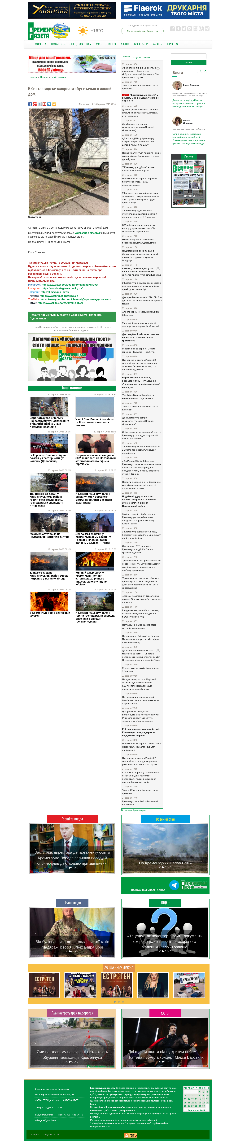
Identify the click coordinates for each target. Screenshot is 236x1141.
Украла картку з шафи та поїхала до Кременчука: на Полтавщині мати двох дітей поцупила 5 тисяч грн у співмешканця (141, 583)
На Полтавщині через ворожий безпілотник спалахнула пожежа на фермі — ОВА (140, 700)
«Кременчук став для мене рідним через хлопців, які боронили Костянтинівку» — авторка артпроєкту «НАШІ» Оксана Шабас (72, 941)
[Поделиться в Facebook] (30, 104)
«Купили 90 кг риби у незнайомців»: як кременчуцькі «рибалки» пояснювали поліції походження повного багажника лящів (141, 777)
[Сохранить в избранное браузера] (54, 104)
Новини (44, 77)
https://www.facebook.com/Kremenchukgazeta (70, 284)
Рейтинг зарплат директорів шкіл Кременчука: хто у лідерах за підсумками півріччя (141, 732)
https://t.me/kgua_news (55, 292)
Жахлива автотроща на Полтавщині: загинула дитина (49, 535)
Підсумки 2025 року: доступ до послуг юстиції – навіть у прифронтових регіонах (188, 137)
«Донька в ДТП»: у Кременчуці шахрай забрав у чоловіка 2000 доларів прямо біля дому (138, 141)
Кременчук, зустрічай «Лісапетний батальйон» (140, 803)
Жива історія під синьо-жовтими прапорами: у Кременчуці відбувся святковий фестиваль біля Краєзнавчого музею (140, 72)
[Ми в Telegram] (165, 885)
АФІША (125, 44)
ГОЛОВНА (40, 44)
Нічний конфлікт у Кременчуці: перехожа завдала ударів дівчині (139, 241)
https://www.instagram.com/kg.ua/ (62, 288)
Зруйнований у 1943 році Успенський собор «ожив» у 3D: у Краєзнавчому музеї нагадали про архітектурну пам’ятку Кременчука (141, 565)
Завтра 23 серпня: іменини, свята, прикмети (140, 408)
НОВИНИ (57, 44)
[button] (35, 848)
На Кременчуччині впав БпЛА (165, 863)
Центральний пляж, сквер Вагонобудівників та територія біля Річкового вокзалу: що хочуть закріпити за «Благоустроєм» (140, 716)
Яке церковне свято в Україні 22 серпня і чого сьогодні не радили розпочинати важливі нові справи (139, 761)
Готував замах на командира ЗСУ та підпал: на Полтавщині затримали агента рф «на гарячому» (95, 460)
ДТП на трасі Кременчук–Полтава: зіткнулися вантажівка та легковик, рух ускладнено (140, 112)
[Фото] (165, 1013)
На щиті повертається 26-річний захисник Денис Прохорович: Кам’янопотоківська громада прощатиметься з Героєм (139, 684)
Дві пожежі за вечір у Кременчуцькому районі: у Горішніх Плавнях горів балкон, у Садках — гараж (93, 538)
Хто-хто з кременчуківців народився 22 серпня (141, 670)
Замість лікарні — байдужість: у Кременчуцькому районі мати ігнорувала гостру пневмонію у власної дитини (138, 519)
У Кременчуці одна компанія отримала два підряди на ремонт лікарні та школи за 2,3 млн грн (139, 213)
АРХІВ (157, 44)
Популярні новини (141, 57)
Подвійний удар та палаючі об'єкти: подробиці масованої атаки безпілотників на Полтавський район (139, 501)
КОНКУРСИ (141, 44)
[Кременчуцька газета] (49, 31)
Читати (189, 193)
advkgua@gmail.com (46, 1120)
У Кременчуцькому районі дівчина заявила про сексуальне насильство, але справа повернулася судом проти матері (141, 198)
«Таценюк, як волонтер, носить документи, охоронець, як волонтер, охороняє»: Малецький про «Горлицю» (165, 941)
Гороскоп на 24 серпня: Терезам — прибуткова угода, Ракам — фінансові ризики (141, 181)
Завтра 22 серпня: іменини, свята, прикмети (140, 792)
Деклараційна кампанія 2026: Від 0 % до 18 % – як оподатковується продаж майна (142, 300)
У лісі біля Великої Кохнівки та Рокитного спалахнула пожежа (94, 422)
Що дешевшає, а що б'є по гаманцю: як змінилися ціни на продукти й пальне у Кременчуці (141, 613)
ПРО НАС (173, 44)
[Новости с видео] (165, 902)
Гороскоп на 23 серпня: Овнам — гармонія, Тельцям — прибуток (140, 350)
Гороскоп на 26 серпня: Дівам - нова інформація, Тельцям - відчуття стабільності (141, 746)
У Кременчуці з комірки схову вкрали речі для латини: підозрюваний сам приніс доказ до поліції (141, 286)
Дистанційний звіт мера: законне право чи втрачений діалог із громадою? (140, 337)
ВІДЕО (112, 44)
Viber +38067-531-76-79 (70, 1114)
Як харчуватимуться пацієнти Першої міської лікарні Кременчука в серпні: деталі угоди (141, 156)
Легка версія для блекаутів (142, 31)
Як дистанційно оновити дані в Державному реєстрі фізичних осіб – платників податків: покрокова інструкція (141, 255)
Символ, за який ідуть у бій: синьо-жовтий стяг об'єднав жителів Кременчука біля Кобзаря (141, 271)
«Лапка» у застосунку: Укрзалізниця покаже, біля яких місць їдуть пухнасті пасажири (142, 599)
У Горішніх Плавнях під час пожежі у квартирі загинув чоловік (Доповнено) (48, 458)
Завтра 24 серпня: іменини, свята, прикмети (140, 87)
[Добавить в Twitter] (49, 104)
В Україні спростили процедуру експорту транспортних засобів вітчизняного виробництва (138, 228)
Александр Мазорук (88, 233)
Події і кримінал (59, 77)
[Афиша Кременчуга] (119, 967)
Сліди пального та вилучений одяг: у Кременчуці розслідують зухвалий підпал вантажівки (141, 435)
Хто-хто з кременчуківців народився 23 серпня (141, 313)
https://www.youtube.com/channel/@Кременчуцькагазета (75, 299)
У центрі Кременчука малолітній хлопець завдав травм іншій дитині (140, 324)
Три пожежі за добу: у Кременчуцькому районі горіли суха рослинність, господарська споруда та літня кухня (46, 499)
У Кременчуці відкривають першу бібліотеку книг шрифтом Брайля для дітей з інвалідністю (141, 534)
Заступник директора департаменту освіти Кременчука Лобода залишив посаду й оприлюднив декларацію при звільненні (72, 858)
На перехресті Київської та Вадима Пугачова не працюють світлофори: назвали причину (141, 639)
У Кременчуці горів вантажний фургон (50, 614)
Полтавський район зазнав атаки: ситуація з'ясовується (139, 626)
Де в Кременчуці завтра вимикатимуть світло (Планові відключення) (137, 127)
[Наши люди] (72, 903)
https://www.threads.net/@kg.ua (59, 295)
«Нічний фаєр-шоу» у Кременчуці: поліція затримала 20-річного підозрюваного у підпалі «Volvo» (91, 578)
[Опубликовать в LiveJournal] (40, 104)
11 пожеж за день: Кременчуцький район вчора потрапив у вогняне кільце (49, 575)
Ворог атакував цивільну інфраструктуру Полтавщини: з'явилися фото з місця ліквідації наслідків (49, 422)
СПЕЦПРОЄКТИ (80, 44)
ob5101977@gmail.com (47, 1100)
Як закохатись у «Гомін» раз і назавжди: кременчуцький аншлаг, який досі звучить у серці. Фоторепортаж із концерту (165, 1051)
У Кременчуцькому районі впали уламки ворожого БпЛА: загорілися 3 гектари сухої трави (93, 498)
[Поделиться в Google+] (35, 104)
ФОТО (100, 44)
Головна (33, 77)
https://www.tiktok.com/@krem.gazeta (60, 303)
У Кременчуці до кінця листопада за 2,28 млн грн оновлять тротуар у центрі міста (141, 449)
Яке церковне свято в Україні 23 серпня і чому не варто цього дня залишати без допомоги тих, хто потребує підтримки (139, 365)
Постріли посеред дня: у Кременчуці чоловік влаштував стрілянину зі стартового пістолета (141, 485)
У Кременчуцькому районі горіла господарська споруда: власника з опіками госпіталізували (95, 617)
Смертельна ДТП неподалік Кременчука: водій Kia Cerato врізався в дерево (137, 549)
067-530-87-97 (71, 1100)
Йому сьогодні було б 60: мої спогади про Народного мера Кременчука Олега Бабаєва (187, 101)
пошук (188, 62)
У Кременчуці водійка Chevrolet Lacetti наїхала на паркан (138, 169)
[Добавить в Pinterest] (44, 104)
